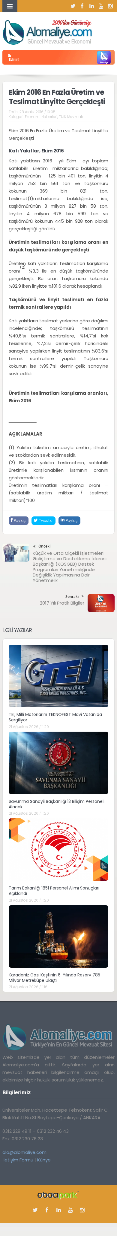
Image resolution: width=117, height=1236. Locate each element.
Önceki (44, 546)
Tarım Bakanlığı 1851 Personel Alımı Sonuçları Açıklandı (54, 890)
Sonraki (72, 596)
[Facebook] (82, 6)
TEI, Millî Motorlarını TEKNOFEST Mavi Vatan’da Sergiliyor (55, 717)
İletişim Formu (17, 1160)
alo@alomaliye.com (24, 1152)
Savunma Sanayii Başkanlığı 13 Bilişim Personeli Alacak (56, 804)
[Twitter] (72, 6)
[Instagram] (110, 6)
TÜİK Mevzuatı (71, 116)
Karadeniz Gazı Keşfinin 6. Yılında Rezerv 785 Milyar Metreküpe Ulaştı (54, 977)
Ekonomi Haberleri (41, 116)
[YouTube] (100, 6)
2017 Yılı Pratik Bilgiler (62, 603)
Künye (44, 1160)
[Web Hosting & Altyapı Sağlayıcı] (58, 1194)
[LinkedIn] (91, 6)
